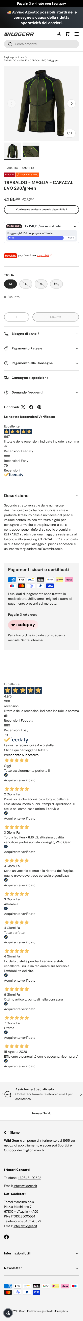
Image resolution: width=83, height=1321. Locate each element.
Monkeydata (61, 1311)
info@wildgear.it (25, 1186)
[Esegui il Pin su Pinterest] (39, 407)
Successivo (30, 755)
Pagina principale (14, 57)
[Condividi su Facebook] (31, 407)
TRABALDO (11, 168)
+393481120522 (29, 1178)
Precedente (12, 755)
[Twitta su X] (23, 407)
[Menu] (76, 34)
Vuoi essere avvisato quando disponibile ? (41, 209)
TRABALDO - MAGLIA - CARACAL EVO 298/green (31, 60)
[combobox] (41, 44)
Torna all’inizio (42, 1113)
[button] (67, 34)
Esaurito (55, 317)
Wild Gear (19, 1311)
